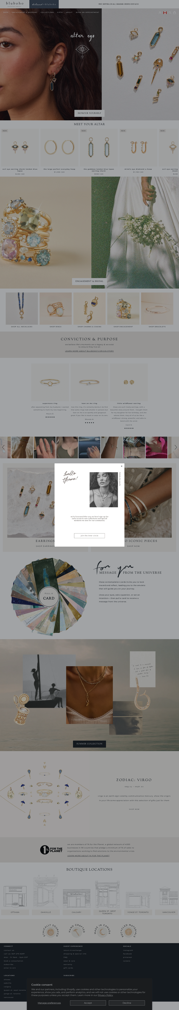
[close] (121, 466)
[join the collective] (89, 505)
